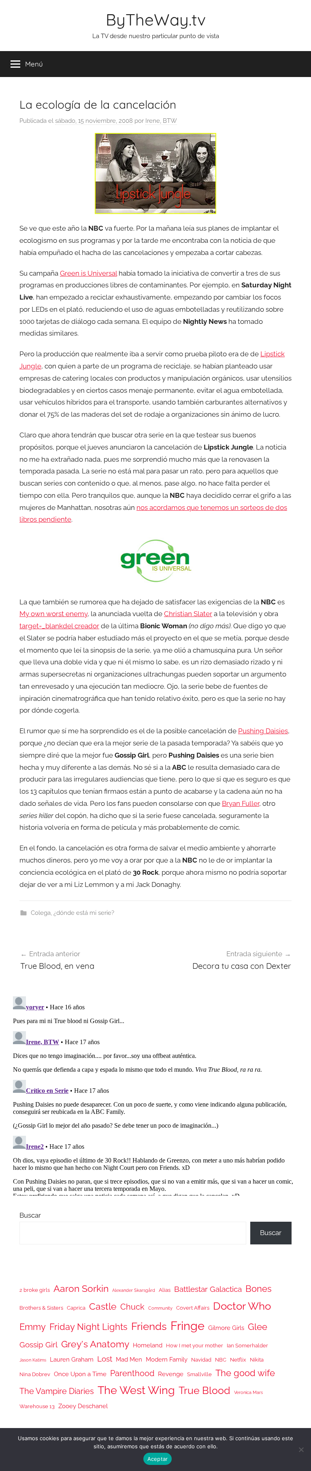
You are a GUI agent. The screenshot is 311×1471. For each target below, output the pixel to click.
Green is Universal (88, 273)
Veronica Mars (248, 1392)
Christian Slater (188, 614)
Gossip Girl (38, 1344)
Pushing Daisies (263, 731)
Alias (164, 1290)
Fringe (187, 1326)
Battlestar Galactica (208, 1289)
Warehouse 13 (37, 1406)
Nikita (257, 1360)
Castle (103, 1306)
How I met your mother (194, 1346)
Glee (257, 1327)
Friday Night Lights (88, 1327)
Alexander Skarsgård (133, 1290)
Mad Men (129, 1359)
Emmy (32, 1327)
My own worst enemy (53, 614)
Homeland (147, 1345)
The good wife (245, 1373)
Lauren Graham (72, 1359)
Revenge (170, 1374)
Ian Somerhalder (247, 1346)
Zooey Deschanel (83, 1406)
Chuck (132, 1307)
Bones (258, 1289)
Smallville (199, 1374)
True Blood (204, 1390)
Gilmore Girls (226, 1328)
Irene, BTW (161, 120)
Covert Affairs (192, 1308)
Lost (104, 1358)
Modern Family (166, 1359)
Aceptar (157, 1459)
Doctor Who (242, 1306)
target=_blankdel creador (59, 626)
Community (160, 1308)
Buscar (30, 1215)
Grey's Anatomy (95, 1343)
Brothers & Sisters (41, 1308)
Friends (149, 1326)
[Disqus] (155, 1094)
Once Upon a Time (80, 1374)
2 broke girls (34, 1290)
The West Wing (136, 1390)
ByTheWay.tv (156, 19)
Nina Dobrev (34, 1374)
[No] (301, 1449)
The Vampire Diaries (56, 1391)
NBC (220, 1360)
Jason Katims (32, 1360)
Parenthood (132, 1373)
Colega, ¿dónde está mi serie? (72, 912)
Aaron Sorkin (81, 1288)
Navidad (201, 1360)
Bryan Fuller (240, 803)
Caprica (76, 1308)
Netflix (238, 1360)
